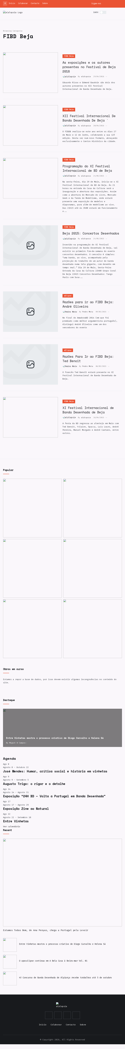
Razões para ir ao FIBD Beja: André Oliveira (88, 304)
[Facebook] (115, 3)
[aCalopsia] (13, 12)
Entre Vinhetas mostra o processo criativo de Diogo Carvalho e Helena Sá (62, 944)
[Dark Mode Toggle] (103, 12)
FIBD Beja (69, 56)
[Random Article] (110, 12)
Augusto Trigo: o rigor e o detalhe (34, 783)
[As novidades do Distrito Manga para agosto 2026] (92, 568)
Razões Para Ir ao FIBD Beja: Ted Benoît (88, 358)
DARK (95, 12)
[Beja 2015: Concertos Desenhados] (30, 245)
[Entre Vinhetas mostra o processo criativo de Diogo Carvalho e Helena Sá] (62, 728)
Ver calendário (11, 826)
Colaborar (23, 3)
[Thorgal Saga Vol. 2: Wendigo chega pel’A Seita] (32, 568)
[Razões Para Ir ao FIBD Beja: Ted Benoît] (30, 364)
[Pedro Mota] (70, 311)
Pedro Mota (87, 312)
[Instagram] (105, 3)
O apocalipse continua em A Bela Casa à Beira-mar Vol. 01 (53, 960)
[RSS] (120, 3)
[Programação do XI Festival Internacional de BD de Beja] (30, 178)
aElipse (67, 296)
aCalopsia (86, 76)
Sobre (45, 3)
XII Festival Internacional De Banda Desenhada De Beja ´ (89, 118)
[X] (110, 3)
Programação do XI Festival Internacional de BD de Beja (87, 168)
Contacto (35, 3)
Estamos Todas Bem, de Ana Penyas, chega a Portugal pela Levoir (45, 930)
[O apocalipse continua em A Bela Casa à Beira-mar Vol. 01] (10, 962)
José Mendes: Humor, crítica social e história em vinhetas (55, 771)
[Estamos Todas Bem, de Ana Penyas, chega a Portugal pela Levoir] (92, 508)
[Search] (115, 12)
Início (12, 3)
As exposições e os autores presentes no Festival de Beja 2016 (89, 67)
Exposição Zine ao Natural (26, 808)
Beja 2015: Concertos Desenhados (90, 233)
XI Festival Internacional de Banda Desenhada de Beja (88, 409)
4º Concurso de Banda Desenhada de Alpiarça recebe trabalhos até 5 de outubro (65, 977)
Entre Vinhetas (16, 821)
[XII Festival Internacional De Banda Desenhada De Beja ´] (30, 125)
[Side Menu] (120, 12)
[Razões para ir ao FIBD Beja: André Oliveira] (30, 311)
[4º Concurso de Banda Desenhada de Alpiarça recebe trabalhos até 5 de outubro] (32, 628)
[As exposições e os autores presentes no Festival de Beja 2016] (30, 72)
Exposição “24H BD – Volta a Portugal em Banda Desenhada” (54, 796)
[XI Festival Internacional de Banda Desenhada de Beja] (30, 417)
